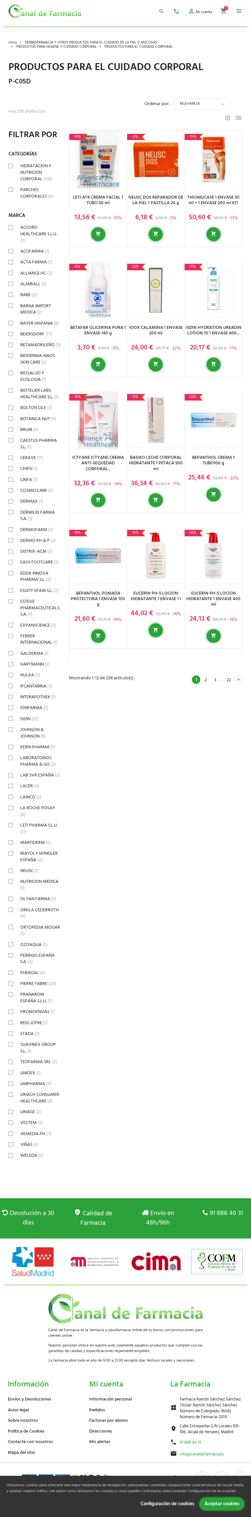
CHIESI (29, 468)
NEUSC (29, 870)
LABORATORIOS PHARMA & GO (38, 761)
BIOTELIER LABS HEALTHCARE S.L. (39, 394)
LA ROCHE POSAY (37, 811)
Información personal (110, 1399)
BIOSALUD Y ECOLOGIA (33, 376)
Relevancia (190, 104)
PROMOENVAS (37, 1011)
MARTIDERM (35, 842)
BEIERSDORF (36, 334)
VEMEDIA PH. (35, 1134)
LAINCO (30, 797)
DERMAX (31, 501)
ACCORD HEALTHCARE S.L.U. (38, 234)
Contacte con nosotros (30, 1441)
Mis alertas (99, 1441)
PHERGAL (32, 973)
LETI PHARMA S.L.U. (39, 828)
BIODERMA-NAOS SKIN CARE (37, 359)
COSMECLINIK (36, 490)
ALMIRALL (33, 284)
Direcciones (100, 1431)
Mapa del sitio (21, 1452)
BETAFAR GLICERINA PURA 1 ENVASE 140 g (98, 330)
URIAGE (30, 1112)
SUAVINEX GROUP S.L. (38, 1048)
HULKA (30, 675)
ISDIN (29, 719)
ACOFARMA (34, 251)
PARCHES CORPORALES (36, 193)
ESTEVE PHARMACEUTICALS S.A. (39, 608)
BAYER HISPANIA (39, 323)
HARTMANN (35, 664)
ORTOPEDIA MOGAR (40, 930)
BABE (28, 295)
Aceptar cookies (222, 1504)
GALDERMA (34, 653)
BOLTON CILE (36, 407)
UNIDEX (30, 1073)
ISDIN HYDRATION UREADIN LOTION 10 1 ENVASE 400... (214, 330)
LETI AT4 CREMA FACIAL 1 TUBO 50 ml (98, 200)
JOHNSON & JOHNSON (32, 733)
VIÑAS (29, 1144)
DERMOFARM (36, 529)
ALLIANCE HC (36, 273)
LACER (29, 786)
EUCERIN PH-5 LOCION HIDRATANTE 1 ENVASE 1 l (156, 596)
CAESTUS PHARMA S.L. (38, 444)
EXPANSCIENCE (38, 625)
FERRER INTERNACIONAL (39, 639)
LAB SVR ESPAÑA (40, 775)
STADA (30, 1033)
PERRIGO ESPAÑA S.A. (37, 959)
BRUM (29, 429)
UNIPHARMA (35, 1083)
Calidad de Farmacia (96, 1218)
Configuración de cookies (167, 1504)
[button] (200, 12)
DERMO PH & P (38, 540)
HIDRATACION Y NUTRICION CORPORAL (36, 172)
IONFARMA (34, 708)
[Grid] (227, 119)
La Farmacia (190, 1384)
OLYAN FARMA (38, 899)
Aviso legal (18, 1410)
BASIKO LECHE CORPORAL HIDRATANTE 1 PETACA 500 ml (156, 463)
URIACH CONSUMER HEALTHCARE (39, 1098)
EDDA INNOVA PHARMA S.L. (35, 576)
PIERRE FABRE (38, 983)
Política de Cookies (26, 1431)
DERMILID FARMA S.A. (37, 516)
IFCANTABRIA (36, 686)
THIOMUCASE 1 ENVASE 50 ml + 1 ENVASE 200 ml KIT (213, 200)
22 (228, 680)
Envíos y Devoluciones (29, 1399)
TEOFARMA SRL (38, 1062)
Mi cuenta (106, 1384)
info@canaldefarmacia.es (202, 1454)
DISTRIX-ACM (36, 551)
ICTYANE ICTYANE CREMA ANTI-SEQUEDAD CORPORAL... (98, 463)
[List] (238, 119)
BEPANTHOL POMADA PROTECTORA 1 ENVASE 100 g (98, 599)
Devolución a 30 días (32, 1218)
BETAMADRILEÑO (40, 345)
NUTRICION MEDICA (39, 885)
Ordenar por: (157, 103)
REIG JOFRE (33, 1023)
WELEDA (31, 1155)
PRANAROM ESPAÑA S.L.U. (36, 998)
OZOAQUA (33, 944)
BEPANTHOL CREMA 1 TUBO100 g (213, 460)
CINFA (29, 479)
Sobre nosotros (23, 1420)
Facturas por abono (108, 1420)
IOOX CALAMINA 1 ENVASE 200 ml (156, 330)
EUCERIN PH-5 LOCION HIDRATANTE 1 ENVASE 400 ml (213, 599)
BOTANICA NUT (38, 419)
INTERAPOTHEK (38, 697)
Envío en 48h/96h (160, 1218)
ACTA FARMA (36, 262)
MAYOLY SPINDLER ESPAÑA (39, 857)
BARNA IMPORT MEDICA (35, 309)
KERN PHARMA (37, 747)
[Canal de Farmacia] (44, 11)
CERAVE (31, 458)
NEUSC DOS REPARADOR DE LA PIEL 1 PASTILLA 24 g (155, 200)
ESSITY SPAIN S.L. (39, 590)
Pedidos (97, 1410)
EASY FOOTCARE (39, 562)
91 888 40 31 (226, 1213)
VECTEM (31, 1122)
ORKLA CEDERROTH (39, 913)
